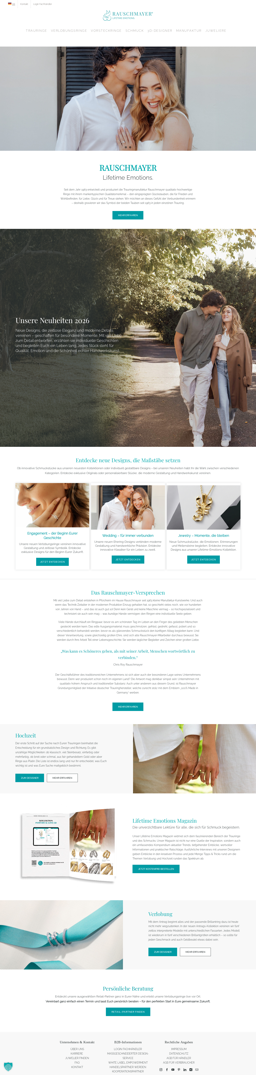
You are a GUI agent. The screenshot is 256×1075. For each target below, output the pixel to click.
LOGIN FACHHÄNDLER (128, 1049)
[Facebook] (167, 1070)
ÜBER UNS (77, 1049)
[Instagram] (161, 1070)
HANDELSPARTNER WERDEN (128, 1067)
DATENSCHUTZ (178, 1053)
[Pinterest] (179, 1070)
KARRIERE (77, 1053)
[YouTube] (173, 1070)
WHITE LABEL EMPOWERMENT (128, 1062)
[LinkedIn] (185, 1070)
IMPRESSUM (178, 1049)
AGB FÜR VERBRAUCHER (179, 1062)
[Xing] (191, 1070)
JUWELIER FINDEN (77, 1058)
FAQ (77, 1062)
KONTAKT (77, 1067)
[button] (8, 1066)
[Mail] (197, 1070)
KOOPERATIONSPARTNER (128, 1071)
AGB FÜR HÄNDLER (179, 1058)
